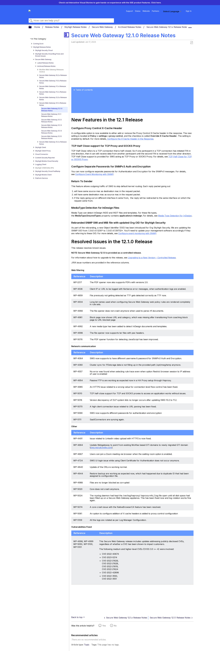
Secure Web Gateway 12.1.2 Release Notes (51, 121)
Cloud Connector (41, 154)
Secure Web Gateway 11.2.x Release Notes (52, 93)
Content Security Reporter (45, 158)
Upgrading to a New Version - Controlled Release (152, 257)
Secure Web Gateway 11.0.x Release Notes (52, 82)
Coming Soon (38, 44)
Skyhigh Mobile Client (43, 175)
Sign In (188, 11)
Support (129, 11)
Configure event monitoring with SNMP (137, 233)
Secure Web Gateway (102, 27)
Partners (155, 11)
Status (137, 11)
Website (146, 11)
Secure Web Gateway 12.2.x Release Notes (53, 143)
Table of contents (84, 90)
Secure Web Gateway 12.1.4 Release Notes (51, 132)
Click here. (156, 2)
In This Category (39, 39)
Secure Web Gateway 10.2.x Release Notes (53, 76)
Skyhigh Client (40, 147)
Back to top (76, 617)
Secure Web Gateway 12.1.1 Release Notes (51, 115)
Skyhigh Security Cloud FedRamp (47, 171)
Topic (86, 644)
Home (37, 27)
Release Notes (52, 27)
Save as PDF (191, 42)
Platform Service (41, 178)
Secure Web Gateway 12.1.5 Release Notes (51, 137)
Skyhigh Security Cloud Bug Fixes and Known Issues (49, 55)
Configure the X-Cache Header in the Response (130, 139)
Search (31, 20)
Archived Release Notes (130, 27)
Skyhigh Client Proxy (43, 151)
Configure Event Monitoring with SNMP (94, 174)
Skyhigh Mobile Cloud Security (46, 161)
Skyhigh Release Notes (75, 27)
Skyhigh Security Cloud (44, 50)
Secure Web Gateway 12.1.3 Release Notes (51, 126)
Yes (104, 625)
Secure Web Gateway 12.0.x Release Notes (53, 98)
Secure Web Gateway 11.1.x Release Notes (52, 87)
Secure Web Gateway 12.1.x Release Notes (167, 27)
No (115, 625)
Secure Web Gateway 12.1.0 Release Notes (51, 110)
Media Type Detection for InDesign (175, 215)
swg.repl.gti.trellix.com (101, 447)
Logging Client (40, 164)
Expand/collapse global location (189, 26)
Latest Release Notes (45, 63)
